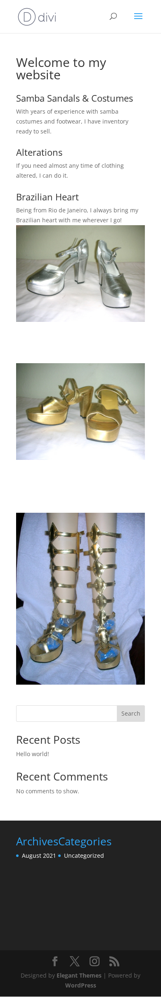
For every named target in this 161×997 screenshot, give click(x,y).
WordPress (80, 985)
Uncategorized (84, 855)
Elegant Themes (79, 975)
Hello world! (32, 754)
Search (130, 713)
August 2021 (39, 855)
